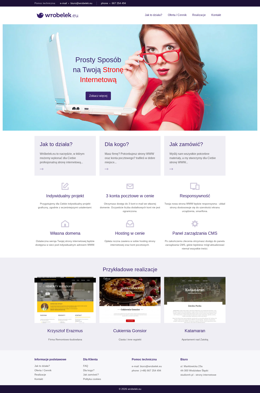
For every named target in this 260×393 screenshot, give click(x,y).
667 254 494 (119, 3)
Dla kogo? (88, 370)
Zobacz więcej (98, 95)
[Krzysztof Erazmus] (65, 300)
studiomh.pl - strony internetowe (198, 374)
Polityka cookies (92, 379)
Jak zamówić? (91, 374)
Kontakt (216, 14)
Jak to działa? (153, 14)
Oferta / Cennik (177, 14)
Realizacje (199, 14)
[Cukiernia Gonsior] (130, 300)
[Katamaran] (195, 300)
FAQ (85, 365)
